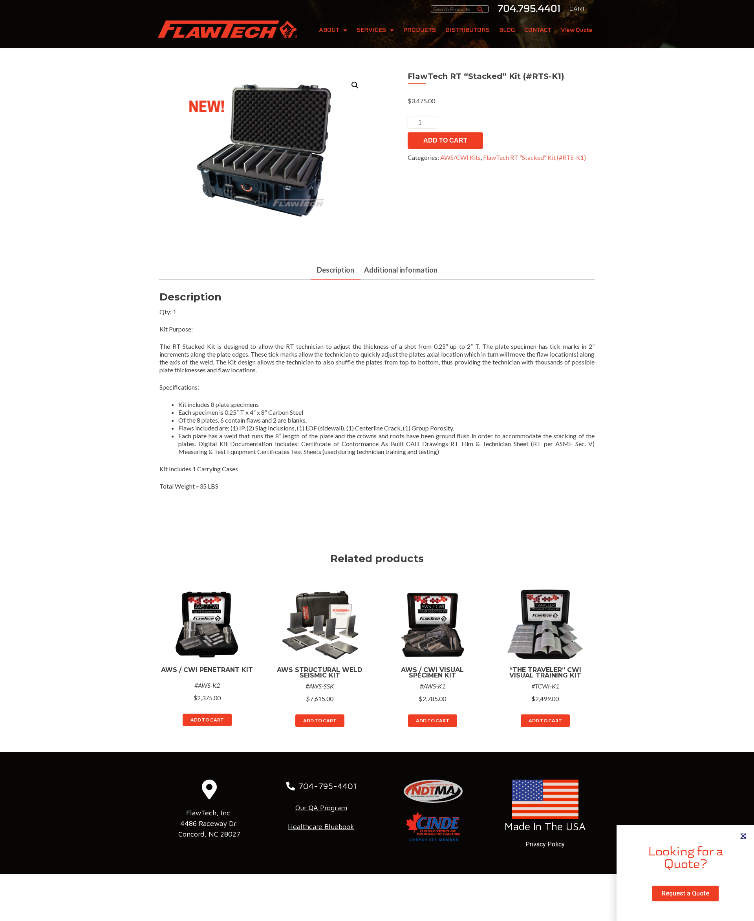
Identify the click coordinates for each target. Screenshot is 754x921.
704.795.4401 (529, 9)
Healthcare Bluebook (321, 826)
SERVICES (371, 30)
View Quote (576, 30)
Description (335, 269)
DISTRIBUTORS (467, 30)
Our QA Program (321, 808)
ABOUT (329, 30)
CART (577, 8)
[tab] (336, 270)
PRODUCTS (419, 30)
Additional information (400, 269)
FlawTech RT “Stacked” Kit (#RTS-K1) (534, 157)
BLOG (507, 30)
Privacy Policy (545, 844)
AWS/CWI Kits (460, 157)
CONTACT (537, 30)
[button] (743, 836)
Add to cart (445, 140)
